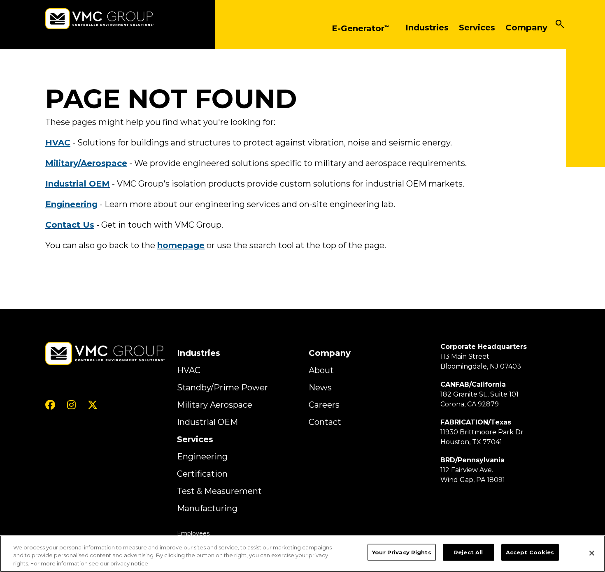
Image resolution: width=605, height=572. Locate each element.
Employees (193, 533)
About (321, 370)
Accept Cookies (530, 552)
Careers (324, 405)
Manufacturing (207, 508)
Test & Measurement (219, 491)
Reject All (468, 552)
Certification (202, 474)
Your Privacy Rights (401, 552)
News (320, 387)
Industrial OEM (207, 422)
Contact (325, 422)
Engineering (202, 456)
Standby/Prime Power (222, 387)
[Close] (592, 553)
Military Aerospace (214, 405)
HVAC (188, 370)
